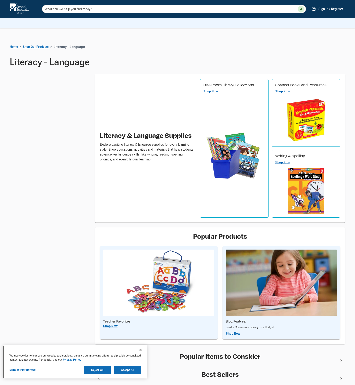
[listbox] (220, 361)
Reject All (97, 369)
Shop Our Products (36, 47)
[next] (341, 361)
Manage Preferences (22, 369)
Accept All (127, 369)
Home (14, 47)
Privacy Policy (72, 359)
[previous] (99, 379)
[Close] (140, 349)
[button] (327, 9)
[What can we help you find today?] (301, 9)
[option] (175, 361)
